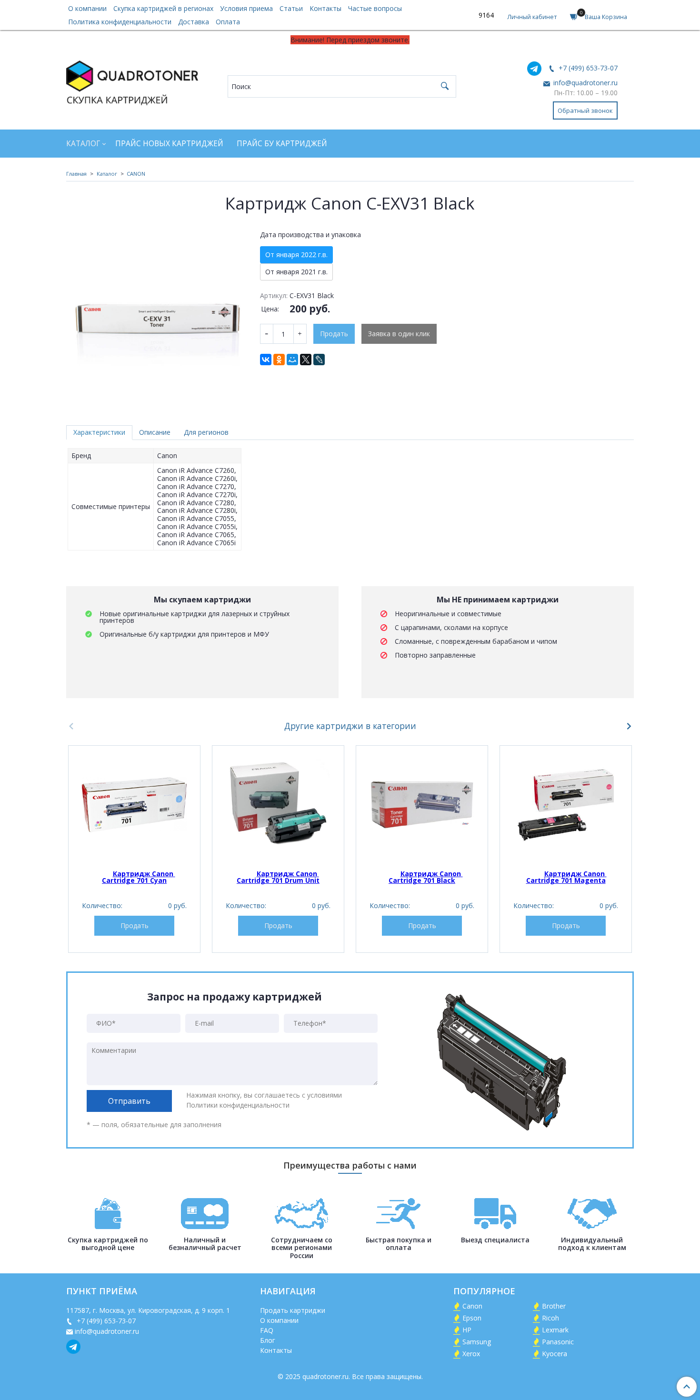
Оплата (228, 21)
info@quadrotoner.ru (584, 82)
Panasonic (558, 1341)
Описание (154, 432)
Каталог (83, 144)
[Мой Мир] (292, 359)
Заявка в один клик (399, 333)
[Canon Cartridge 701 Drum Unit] (278, 804)
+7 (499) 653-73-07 (587, 67)
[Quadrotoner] (132, 81)
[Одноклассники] (279, 359)
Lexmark (555, 1329)
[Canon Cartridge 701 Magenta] (565, 804)
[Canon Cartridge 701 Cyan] (134, 804)
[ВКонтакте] (265, 359)
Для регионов (206, 432)
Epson (471, 1317)
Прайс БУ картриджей (282, 144)
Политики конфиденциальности (238, 1105)
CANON (136, 173)
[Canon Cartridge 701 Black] (422, 804)
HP (466, 1329)
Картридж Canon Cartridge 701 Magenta (566, 877)
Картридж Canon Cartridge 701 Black (426, 877)
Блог (267, 1340)
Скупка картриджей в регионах (163, 8)
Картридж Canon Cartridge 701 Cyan (138, 877)
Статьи (291, 8)
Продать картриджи (292, 1310)
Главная (76, 173)
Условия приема (246, 8)
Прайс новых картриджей (169, 144)
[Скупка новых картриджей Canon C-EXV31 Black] (156, 315)
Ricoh (550, 1317)
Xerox (471, 1353)
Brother (554, 1305)
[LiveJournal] (319, 359)
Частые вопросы (375, 8)
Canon (472, 1305)
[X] (305, 359)
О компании (87, 8)
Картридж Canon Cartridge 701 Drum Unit (278, 877)
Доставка (193, 21)
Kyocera (554, 1353)
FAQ (266, 1330)
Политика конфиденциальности (119, 21)
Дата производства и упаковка (310, 234)
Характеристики (99, 432)
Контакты (325, 8)
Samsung (476, 1341)
